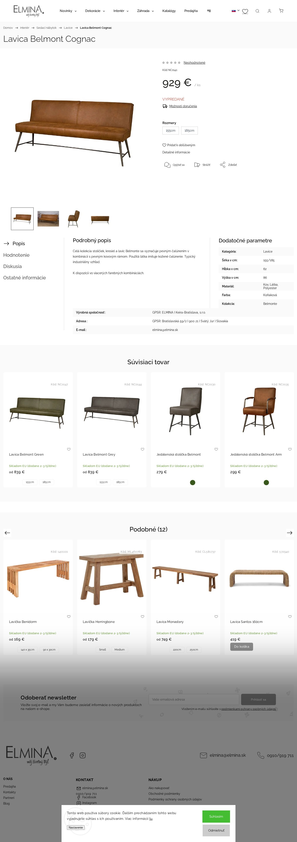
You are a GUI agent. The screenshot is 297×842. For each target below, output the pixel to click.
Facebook (71, 755)
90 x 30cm (49, 649)
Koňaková (178, 482)
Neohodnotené (194, 62)
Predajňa (9, 786)
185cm (47, 482)
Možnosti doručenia (183, 106)
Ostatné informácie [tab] (24, 277)
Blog (6, 803)
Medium (120, 649)
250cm (194, 649)
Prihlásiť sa (258, 699)
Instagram (82, 755)
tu (151, 819)
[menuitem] (68, 11)
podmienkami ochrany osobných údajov (248, 709)
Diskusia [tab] (12, 266)
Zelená (192, 482)
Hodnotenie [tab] (16, 255)
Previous (8, 532)
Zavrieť (272, 179)
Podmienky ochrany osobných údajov (175, 799)
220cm (177, 649)
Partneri (8, 798)
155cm (30, 482)
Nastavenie (76, 827)
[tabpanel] (38, 429)
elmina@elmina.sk (228, 755)
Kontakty (9, 792)
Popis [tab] (19, 243)
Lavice (267, 251)
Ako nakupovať (158, 788)
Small (102, 649)
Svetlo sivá (185, 482)
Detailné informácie (176, 152)
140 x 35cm (27, 649)
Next (290, 532)
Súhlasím (216, 817)
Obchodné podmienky (164, 793)
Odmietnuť (216, 830)
